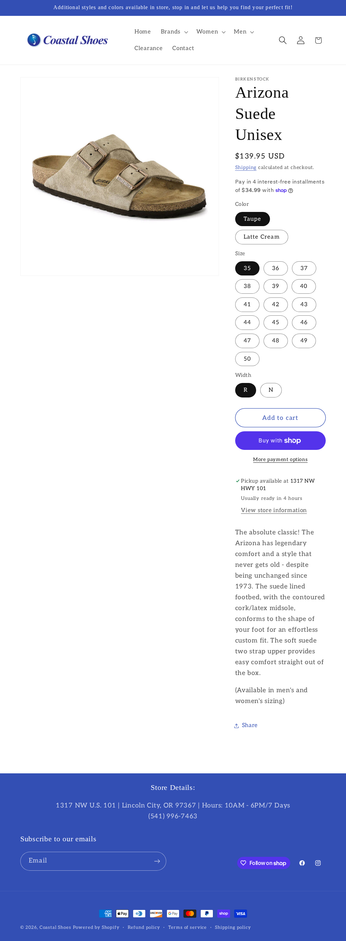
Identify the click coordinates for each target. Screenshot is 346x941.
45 (275, 322)
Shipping (246, 167)
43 (304, 304)
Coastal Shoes (55, 927)
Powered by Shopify (96, 927)
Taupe (253, 219)
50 (247, 359)
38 (247, 286)
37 (304, 268)
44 (247, 322)
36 (275, 268)
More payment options (280, 459)
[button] (173, 31)
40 (303, 286)
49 (303, 340)
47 (247, 340)
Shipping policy (233, 927)
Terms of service (187, 927)
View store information (274, 510)
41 (247, 304)
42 (275, 304)
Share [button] (250, 725)
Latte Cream (262, 237)
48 (275, 340)
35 (247, 268)
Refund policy (144, 927)
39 (275, 286)
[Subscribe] (157, 861)
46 (304, 322)
